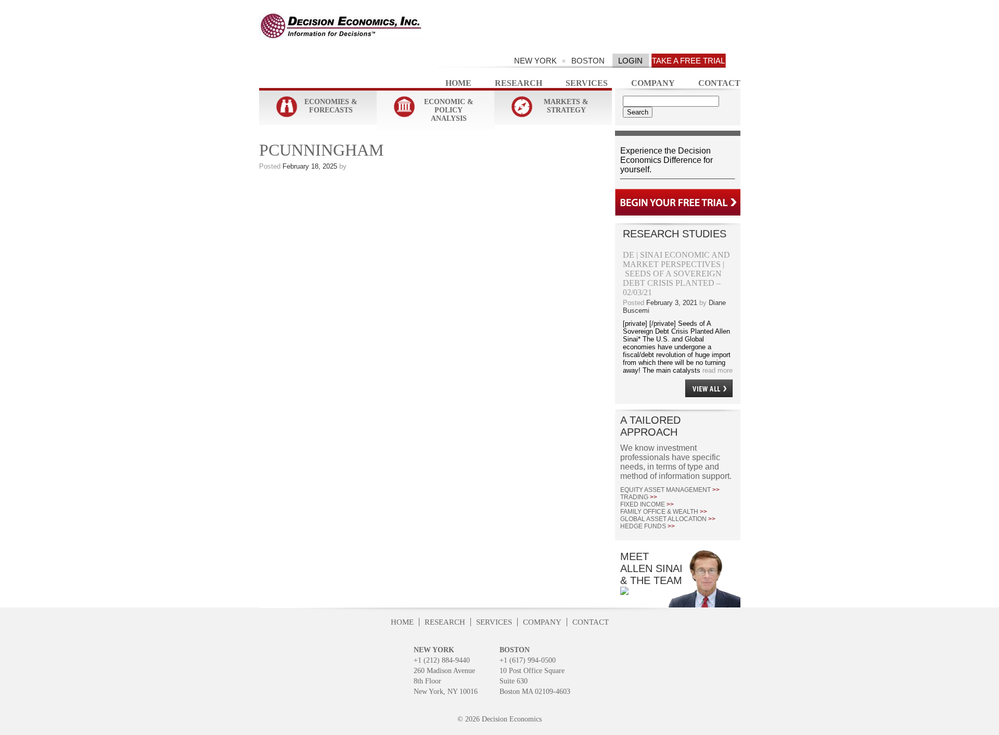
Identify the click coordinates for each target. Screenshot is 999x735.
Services (587, 83)
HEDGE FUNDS (647, 526)
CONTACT (590, 622)
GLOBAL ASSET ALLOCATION (667, 519)
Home (458, 83)
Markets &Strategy (566, 106)
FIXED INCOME (647, 504)
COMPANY (542, 622)
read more (716, 370)
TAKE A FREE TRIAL (688, 60)
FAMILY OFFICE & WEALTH (663, 511)
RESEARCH (445, 622)
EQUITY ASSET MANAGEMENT (670, 489)
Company (653, 83)
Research (518, 83)
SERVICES (494, 622)
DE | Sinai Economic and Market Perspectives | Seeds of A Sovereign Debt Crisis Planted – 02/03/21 (676, 273)
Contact (719, 83)
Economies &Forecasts (330, 106)
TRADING (638, 497)
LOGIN (630, 60)
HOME (402, 622)
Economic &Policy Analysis (448, 110)
